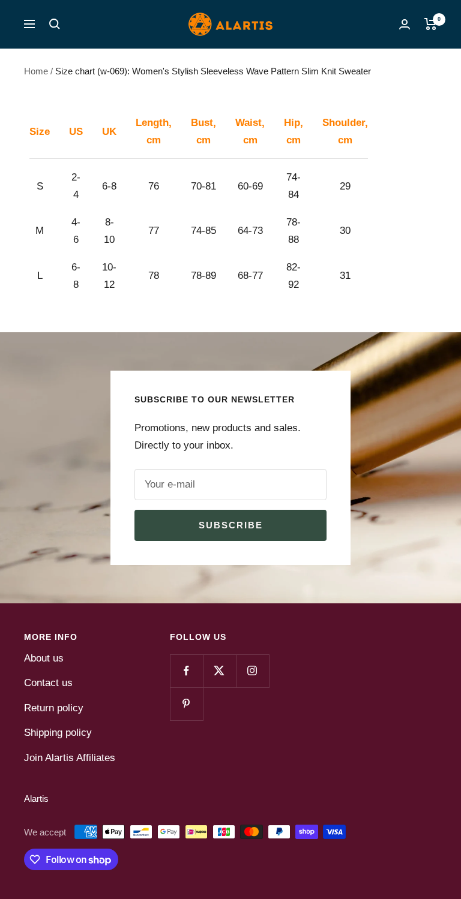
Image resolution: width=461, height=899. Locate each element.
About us (44, 658)
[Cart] (430, 24)
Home (36, 71)
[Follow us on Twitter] (219, 670)
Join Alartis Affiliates (69, 757)
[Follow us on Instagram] (252, 670)
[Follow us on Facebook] (186, 670)
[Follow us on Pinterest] (186, 703)
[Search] (54, 24)
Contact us (48, 682)
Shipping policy (58, 732)
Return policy (53, 708)
